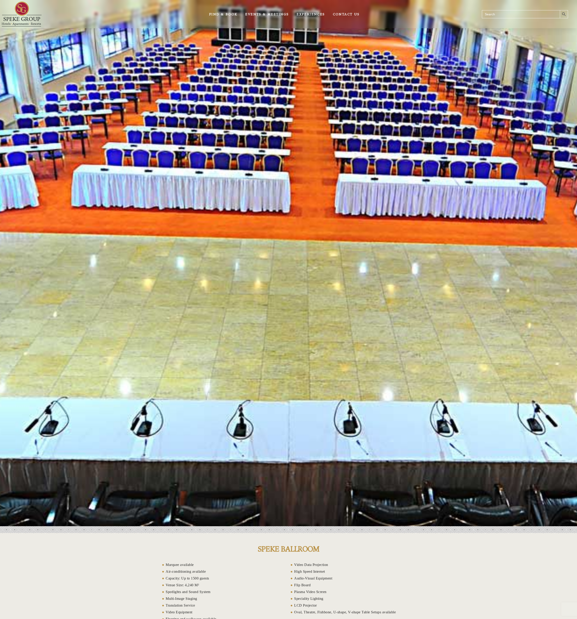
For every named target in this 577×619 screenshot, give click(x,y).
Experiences (311, 14)
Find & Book (223, 14)
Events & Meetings (267, 14)
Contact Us (346, 14)
